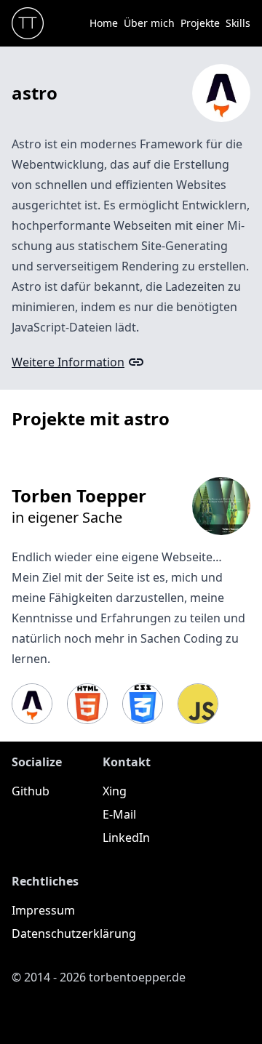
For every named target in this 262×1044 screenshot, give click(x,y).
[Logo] (28, 23)
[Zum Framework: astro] (32, 703)
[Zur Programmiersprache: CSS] (142, 703)
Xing (115, 791)
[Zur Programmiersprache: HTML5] (87, 703)
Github (30, 791)
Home (104, 23)
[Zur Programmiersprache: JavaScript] (198, 703)
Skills (238, 23)
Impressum (43, 910)
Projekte (200, 23)
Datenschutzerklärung (74, 933)
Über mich (149, 23)
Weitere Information (68, 362)
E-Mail (119, 814)
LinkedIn (126, 838)
